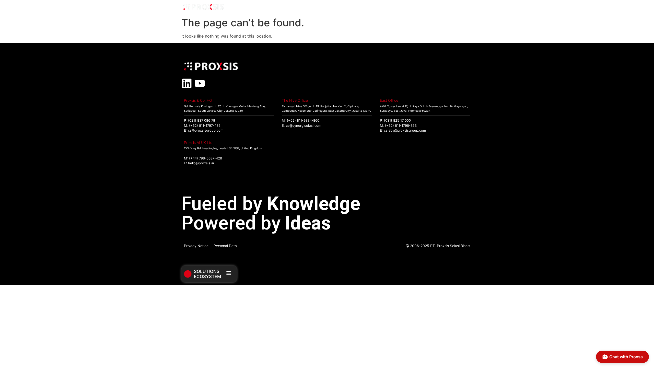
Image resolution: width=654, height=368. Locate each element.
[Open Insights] (443, 7)
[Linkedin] (186, 83)
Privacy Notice (196, 246)
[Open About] (467, 7)
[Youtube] (199, 83)
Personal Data (225, 246)
